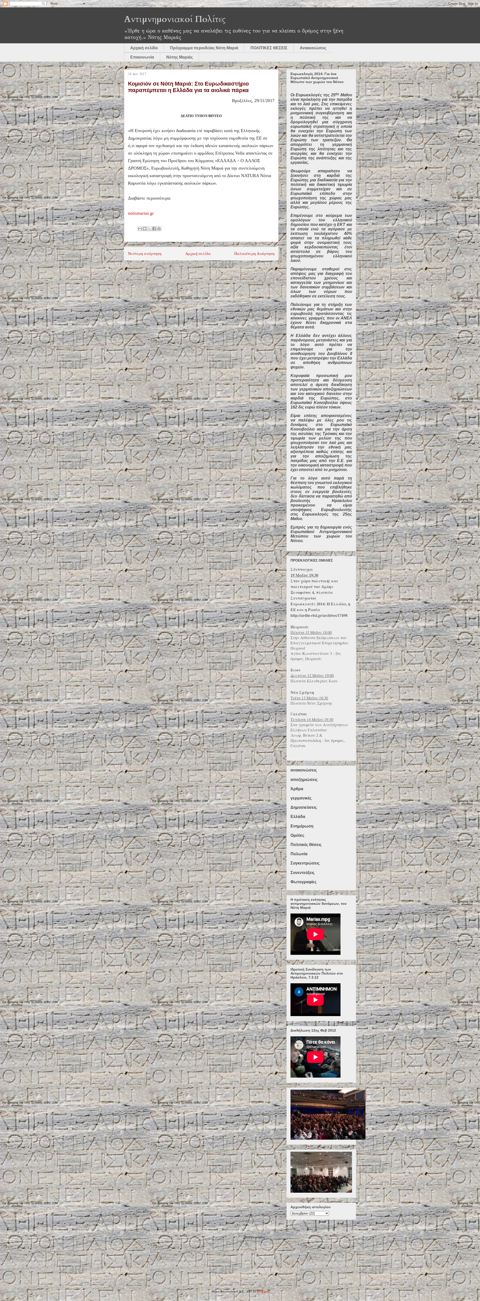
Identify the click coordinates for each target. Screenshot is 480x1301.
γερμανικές (301, 798)
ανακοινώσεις (303, 770)
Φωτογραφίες (303, 882)
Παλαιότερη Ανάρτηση (254, 253)
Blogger (262, 1291)
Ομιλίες (297, 835)
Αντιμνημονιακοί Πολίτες (175, 19)
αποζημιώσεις (304, 779)
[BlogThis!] (144, 228)
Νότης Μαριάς (179, 57)
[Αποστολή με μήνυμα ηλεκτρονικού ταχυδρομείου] (140, 228)
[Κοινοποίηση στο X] (149, 228)
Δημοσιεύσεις (303, 807)
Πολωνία (299, 854)
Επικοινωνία (142, 57)
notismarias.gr (141, 213)
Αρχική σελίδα (144, 48)
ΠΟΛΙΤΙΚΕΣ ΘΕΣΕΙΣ (269, 48)
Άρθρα (296, 789)
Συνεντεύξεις (302, 873)
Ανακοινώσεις (313, 48)
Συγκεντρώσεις (305, 863)
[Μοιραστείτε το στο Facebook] (154, 228)
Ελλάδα (297, 816)
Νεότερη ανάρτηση (145, 253)
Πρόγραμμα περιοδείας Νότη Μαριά (204, 48)
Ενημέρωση (302, 826)
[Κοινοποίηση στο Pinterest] (159, 228)
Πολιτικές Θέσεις (306, 844)
